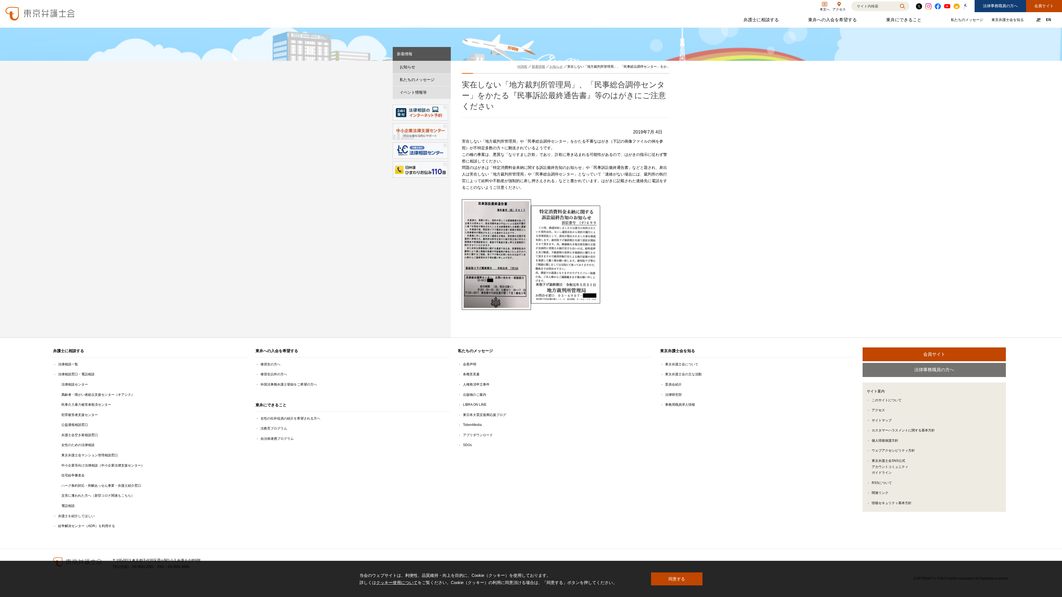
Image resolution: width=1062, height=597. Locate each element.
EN (1048, 20)
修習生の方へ (270, 364)
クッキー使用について (397, 582)
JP (1038, 20)
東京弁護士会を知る (1008, 21)
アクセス (878, 410)
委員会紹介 (673, 384)
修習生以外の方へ (274, 374)
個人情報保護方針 (885, 440)
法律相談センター (74, 384)
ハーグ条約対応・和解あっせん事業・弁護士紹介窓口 (101, 486)
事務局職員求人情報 (680, 405)
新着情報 (404, 54)
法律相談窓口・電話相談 (76, 374)
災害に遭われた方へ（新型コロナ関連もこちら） (97, 496)
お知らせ (407, 67)
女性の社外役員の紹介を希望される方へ (290, 418)
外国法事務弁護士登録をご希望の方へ (289, 384)
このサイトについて (887, 400)
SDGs (467, 445)
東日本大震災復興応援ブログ (484, 415)
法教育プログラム (274, 428)
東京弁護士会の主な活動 (683, 374)
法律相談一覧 (68, 364)
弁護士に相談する (761, 21)
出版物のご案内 (474, 395)
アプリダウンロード (478, 435)
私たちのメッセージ (968, 21)
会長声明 (469, 364)
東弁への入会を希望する (833, 21)
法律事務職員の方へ (1000, 6)
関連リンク (880, 493)
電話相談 (68, 506)
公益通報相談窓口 (74, 425)
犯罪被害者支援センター (79, 415)
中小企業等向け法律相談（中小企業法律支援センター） (102, 465)
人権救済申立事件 (476, 384)
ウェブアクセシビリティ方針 (893, 450)
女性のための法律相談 (78, 445)
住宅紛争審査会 (73, 475)
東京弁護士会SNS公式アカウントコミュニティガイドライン (890, 467)
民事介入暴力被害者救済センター (86, 405)
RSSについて (882, 483)
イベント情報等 (413, 92)
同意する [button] (676, 579)
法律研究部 (673, 395)
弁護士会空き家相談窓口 (79, 435)
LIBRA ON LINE (474, 405)
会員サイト (1044, 6)
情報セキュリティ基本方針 (892, 503)
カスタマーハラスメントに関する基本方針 (903, 430)
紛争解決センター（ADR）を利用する (86, 526)
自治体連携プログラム (277, 439)
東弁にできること (904, 21)
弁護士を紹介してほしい (76, 516)
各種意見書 (471, 374)
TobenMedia (472, 425)
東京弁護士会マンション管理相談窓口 (89, 455)
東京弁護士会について (681, 364)
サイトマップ (882, 420)
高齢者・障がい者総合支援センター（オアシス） (97, 395)
